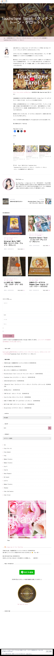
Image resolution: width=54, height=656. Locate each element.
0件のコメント (33, 30)
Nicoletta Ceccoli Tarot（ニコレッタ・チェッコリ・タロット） (38, 239)
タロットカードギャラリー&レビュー (11, 237)
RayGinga (7, 56)
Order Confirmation (8, 491)
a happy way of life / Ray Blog (14, 547)
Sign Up (6, 469)
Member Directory (8, 459)
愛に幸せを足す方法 (9, 366)
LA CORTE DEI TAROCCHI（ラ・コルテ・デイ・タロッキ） (13, 284)
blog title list (8, 448)
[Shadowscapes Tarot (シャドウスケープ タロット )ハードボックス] (32, 148)
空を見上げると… (8, 389)
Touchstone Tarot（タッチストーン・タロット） (24, 167)
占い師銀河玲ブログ (22, 169)
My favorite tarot (23, 604)
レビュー (15, 169)
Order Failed (7, 495)
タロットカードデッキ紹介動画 (35, 235)
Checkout (6, 487)
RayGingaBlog (8, 2)
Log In (5, 466)
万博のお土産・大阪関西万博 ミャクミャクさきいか (16, 362)
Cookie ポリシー (29, 653)
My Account (6, 477)
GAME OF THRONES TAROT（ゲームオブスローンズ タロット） (18, 400)
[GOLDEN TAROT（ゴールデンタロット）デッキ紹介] (45, 148)
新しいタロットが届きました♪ (11, 370)
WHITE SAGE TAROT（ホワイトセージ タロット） (15, 404)
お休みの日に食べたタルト (10, 380)
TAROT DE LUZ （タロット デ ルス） (13, 393)
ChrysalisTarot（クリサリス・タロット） (14, 407)
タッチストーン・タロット (41, 167)
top (5, 444)
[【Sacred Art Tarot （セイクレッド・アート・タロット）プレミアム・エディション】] (19, 148)
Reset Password (7, 473)
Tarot (19, 165)
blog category (7, 452)
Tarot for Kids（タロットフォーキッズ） (14, 397)
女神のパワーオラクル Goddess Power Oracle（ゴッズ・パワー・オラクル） (38, 284)
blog (5, 455)
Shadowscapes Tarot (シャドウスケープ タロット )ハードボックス (32, 154)
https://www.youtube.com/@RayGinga (21, 92)
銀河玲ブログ (30, 169)
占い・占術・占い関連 (8, 280)
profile (6, 480)
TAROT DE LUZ (24, 165)
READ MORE (20, 249)
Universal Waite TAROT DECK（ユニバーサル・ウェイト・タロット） (13, 243)
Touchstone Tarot (32, 165)
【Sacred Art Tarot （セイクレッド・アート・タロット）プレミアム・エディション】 (25, 384)
